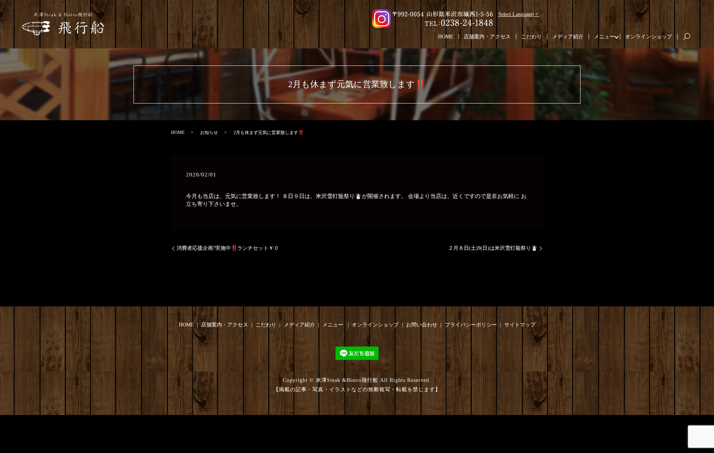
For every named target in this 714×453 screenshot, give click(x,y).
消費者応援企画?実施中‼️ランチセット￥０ (228, 248)
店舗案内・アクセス (487, 36)
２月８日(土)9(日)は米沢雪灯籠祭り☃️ (492, 248)
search (689, 37)
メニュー (604, 36)
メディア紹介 (567, 36)
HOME (445, 36)
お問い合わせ (421, 325)
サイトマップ (520, 325)
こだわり (531, 36)
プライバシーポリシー (471, 325)
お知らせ (209, 132)
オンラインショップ (648, 36)
